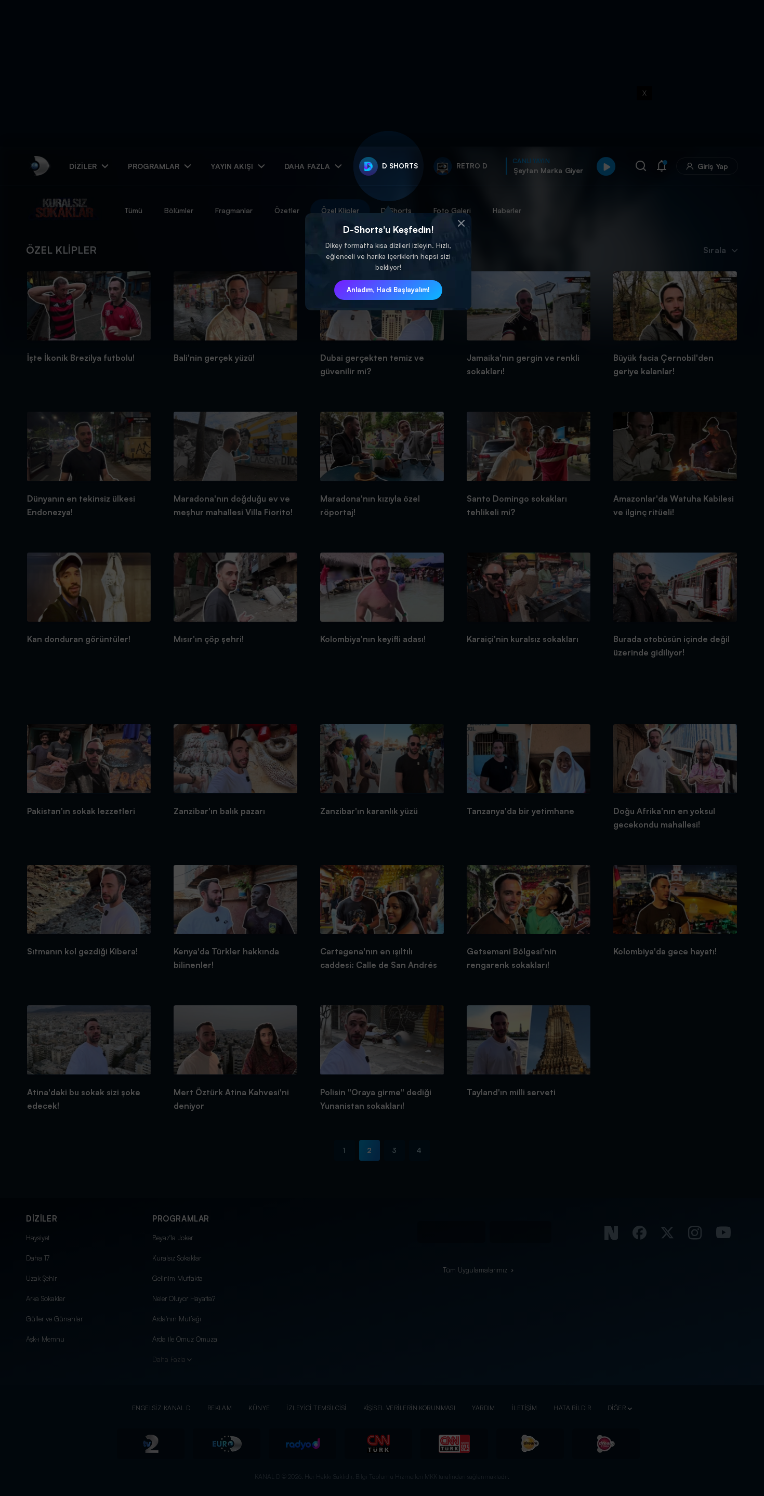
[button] (461, 223)
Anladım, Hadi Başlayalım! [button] (388, 289)
